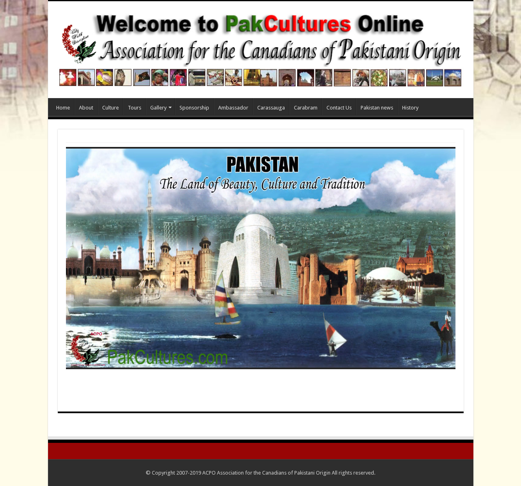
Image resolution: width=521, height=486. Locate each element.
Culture (110, 108)
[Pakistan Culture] (260, 48)
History (410, 108)
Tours (134, 108)
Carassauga (271, 108)
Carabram (305, 108)
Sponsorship (194, 108)
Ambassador (233, 108)
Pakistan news (377, 108)
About (86, 108)
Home (63, 108)
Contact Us (339, 108)
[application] (260, 258)
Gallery (158, 108)
